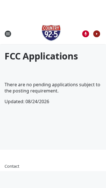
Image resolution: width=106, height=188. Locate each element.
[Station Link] (51, 34)
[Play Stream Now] (96, 33)
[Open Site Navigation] (8, 33)
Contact (12, 166)
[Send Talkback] (85, 33)
